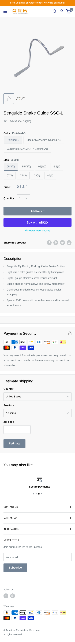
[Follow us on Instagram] (12, 595)
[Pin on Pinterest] (55, 242)
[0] (68, 11)
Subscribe (15, 567)
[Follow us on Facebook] (5, 595)
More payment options (37, 230)
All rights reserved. (12, 634)
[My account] (61, 11)
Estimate (14, 443)
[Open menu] (5, 11)
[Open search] (55, 11)
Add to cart (37, 211)
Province (8, 405)
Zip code (8, 421)
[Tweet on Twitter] (62, 242)
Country (8, 388)
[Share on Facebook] (49, 242)
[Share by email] (69, 242)
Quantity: (9, 198)
